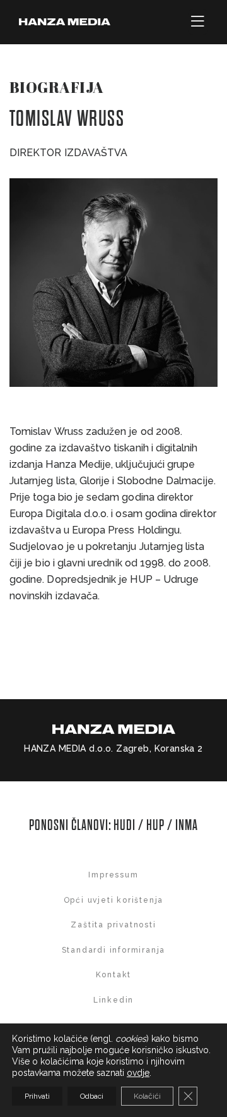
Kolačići (147, 1096)
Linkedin (113, 1000)
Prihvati (37, 1096)
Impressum (113, 874)
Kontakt (114, 974)
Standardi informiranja (114, 950)
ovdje (138, 1073)
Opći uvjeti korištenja (114, 900)
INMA (186, 825)
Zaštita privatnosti (113, 924)
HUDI (126, 825)
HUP (155, 825)
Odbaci (91, 1096)
